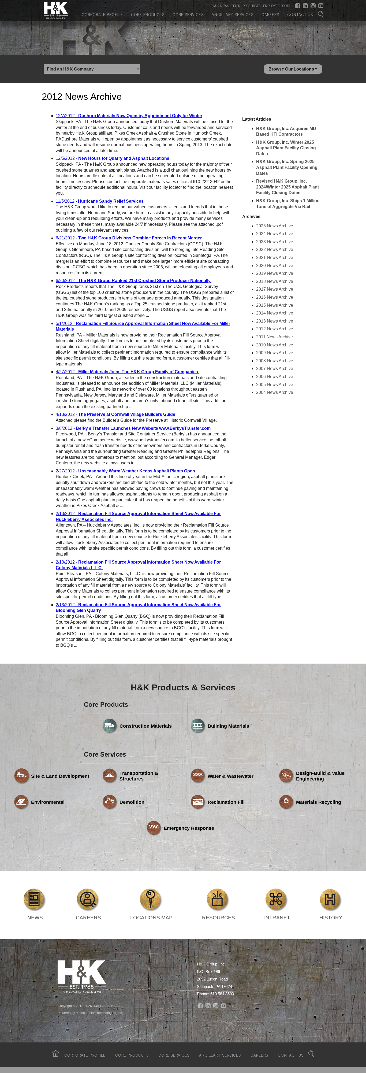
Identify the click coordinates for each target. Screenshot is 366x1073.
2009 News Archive (274, 352)
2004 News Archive (274, 392)
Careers (270, 14)
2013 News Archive (274, 321)
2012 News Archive (274, 329)
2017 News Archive (274, 289)
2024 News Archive (274, 233)
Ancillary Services (232, 14)
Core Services (188, 14)
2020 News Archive (274, 265)
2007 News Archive (274, 368)
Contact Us (300, 14)
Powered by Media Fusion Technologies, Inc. (90, 1013)
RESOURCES (251, 6)
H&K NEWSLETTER (226, 6)
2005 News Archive (274, 384)
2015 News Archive (274, 305)
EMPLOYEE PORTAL (277, 6)
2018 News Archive (274, 281)
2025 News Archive (274, 226)
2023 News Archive (274, 241)
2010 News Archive (274, 345)
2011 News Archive (274, 337)
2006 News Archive (274, 376)
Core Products (148, 14)
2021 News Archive (274, 257)
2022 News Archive (274, 249)
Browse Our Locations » (293, 69)
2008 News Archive (274, 360)
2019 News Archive (274, 273)
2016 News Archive (274, 297)
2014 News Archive (274, 313)
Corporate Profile (102, 14)
